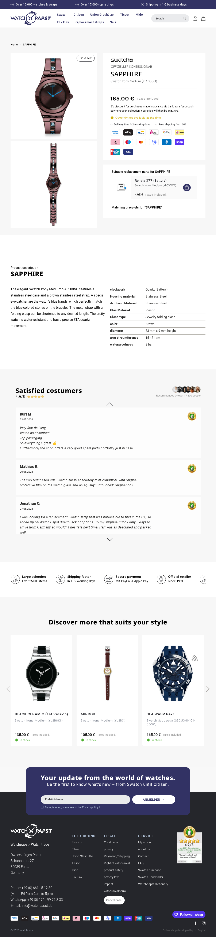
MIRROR (88, 714)
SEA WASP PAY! (160, 714)
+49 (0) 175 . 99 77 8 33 (45, 900)
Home (14, 44)
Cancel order (114, 900)
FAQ (140, 863)
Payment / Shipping (117, 856)
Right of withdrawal (117, 863)
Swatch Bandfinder (150, 877)
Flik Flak (77, 877)
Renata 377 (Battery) (150, 180)
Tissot (76, 863)
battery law (111, 877)
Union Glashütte (82, 856)
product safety (113, 870)
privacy (108, 849)
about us (144, 849)
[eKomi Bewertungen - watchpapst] (189, 844)
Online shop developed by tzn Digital (184, 930)
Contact (143, 856)
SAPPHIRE (29, 44)
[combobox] (170, 18)
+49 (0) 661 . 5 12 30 (37, 888)
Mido (75, 870)
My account (146, 842)
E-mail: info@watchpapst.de (31, 906)
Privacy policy (90, 807)
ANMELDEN (151, 799)
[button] (62, 14)
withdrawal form (115, 891)
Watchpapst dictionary (153, 884)
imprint (108, 884)
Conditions (111, 842)
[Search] (184, 18)
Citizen (76, 849)
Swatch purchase (149, 870)
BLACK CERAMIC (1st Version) (41, 714)
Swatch (77, 842)
